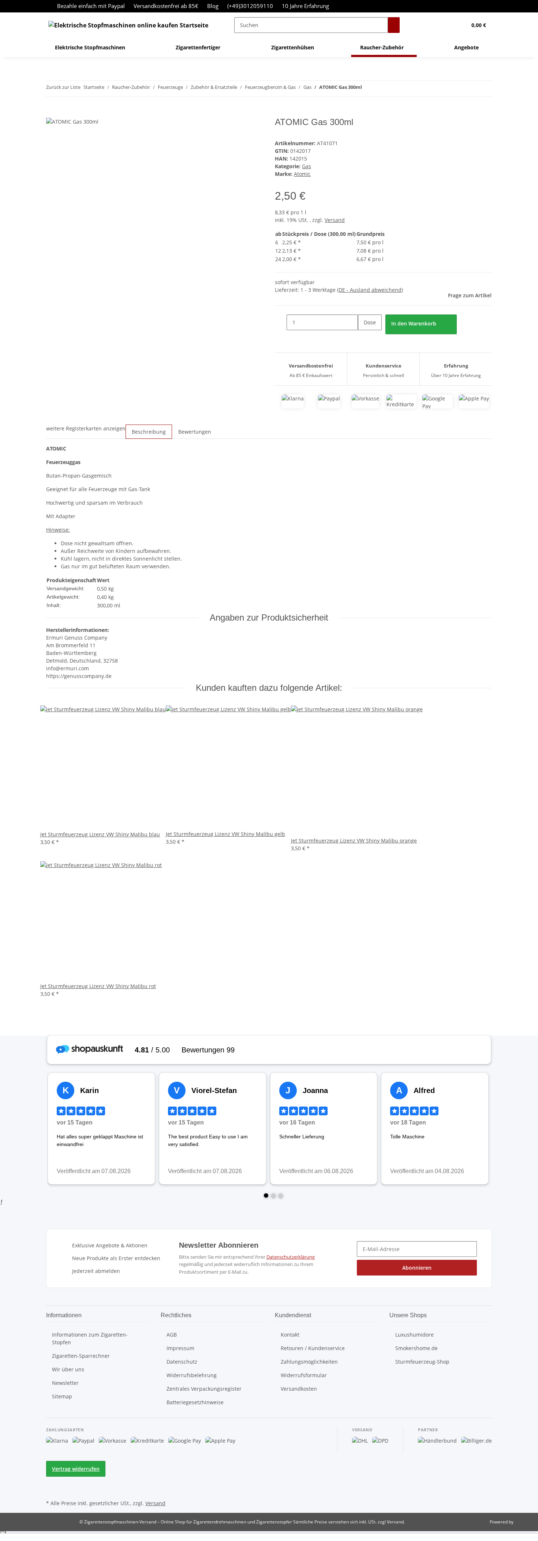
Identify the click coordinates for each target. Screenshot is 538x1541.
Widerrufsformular (304, 1375)
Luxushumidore (414, 1334)
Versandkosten (299, 1388)
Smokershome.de (416, 1348)
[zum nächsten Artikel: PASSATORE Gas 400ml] (381, 89)
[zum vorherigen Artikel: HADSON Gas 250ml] (368, 89)
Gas (306, 166)
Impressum (180, 1348)
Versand (335, 219)
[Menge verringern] (281, 322)
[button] (446, 25)
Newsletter (65, 1382)
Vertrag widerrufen (76, 1468)
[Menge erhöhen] (364, 338)
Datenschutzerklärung (290, 1257)
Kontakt (290, 1334)
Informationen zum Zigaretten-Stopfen (90, 1338)
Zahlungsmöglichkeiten (309, 1361)
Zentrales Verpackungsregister (204, 1388)
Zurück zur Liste (63, 87)
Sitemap (62, 1396)
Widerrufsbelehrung (192, 1375)
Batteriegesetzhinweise (195, 1402)
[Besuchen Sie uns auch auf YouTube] (52, 1489)
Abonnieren (416, 1267)
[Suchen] (394, 25)
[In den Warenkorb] (52, 113)
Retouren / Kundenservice (313, 1348)
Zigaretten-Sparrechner (81, 1355)
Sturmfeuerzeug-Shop (422, 1361)
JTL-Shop (523, 1522)
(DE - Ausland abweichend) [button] (370, 289)
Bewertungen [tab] (194, 431)
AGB (172, 1334)
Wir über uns (68, 1369)
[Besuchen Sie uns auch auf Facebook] (52, 1481)
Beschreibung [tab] (149, 431)
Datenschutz (182, 1361)
